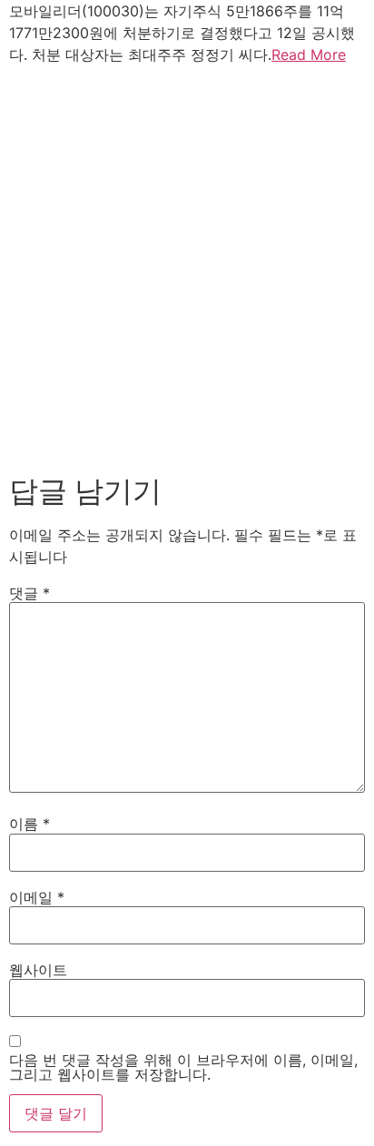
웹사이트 (38, 970)
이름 (29, 823)
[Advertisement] (187, 265)
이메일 (36, 897)
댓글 (29, 593)
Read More (308, 54)
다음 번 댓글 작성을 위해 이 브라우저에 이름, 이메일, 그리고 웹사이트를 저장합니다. (183, 1067)
